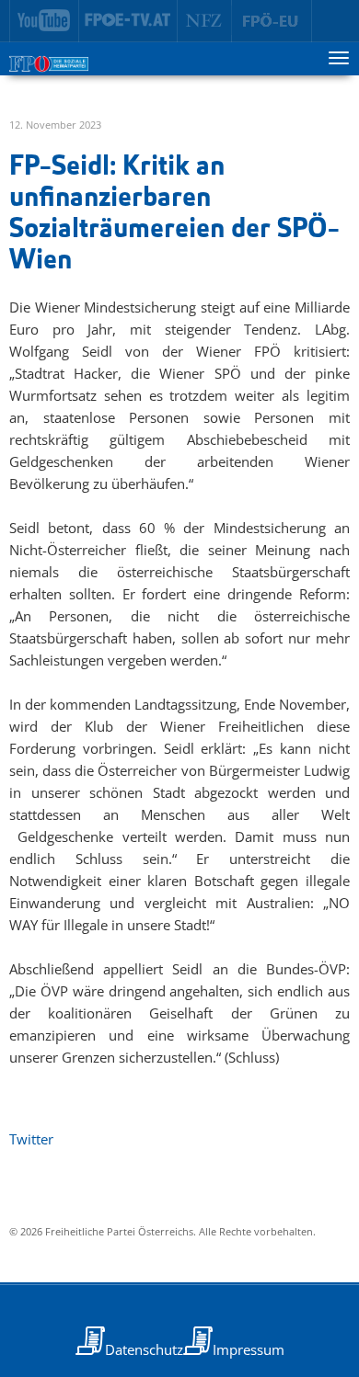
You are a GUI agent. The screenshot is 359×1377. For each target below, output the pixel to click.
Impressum (248, 1349)
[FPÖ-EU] (272, 21)
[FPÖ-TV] (128, 21)
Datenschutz (144, 1349)
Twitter (31, 1139)
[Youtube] (44, 21)
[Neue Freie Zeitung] (205, 21)
